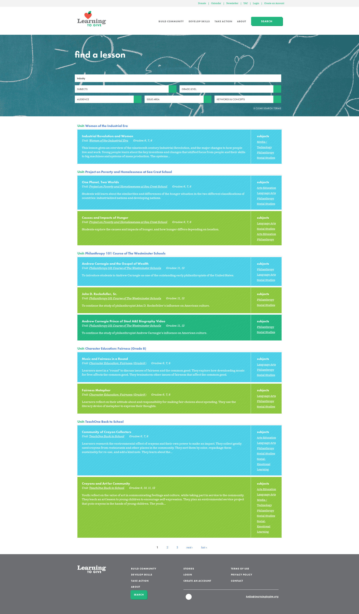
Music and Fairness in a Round (105, 359)
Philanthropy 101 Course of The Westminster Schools (125, 253)
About (241, 21)
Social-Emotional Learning (263, 464)
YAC (245, 3)
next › (189, 547)
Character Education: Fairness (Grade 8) (115, 348)
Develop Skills (199, 21)
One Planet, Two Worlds (100, 182)
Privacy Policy (241, 574)
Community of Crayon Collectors (106, 432)
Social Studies (266, 158)
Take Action (223, 21)
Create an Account (274, 3)
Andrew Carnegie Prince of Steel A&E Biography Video (123, 321)
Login (256, 3)
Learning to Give (91, 18)
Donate (202, 3)
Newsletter (232, 3)
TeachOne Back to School (104, 421)
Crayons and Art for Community (106, 483)
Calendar (216, 3)
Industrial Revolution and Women (107, 136)
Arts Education (266, 188)
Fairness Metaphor (96, 390)
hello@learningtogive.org (262, 597)
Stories (188, 568)
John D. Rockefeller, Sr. (99, 294)
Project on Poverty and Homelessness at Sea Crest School (128, 172)
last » (204, 547)
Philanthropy (265, 152)
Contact (237, 580)
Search (266, 21)
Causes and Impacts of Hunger (105, 217)
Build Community (171, 21)
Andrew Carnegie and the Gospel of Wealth (115, 263)
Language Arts (266, 193)
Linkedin (189, 598)
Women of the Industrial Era (106, 126)
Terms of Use (240, 568)
